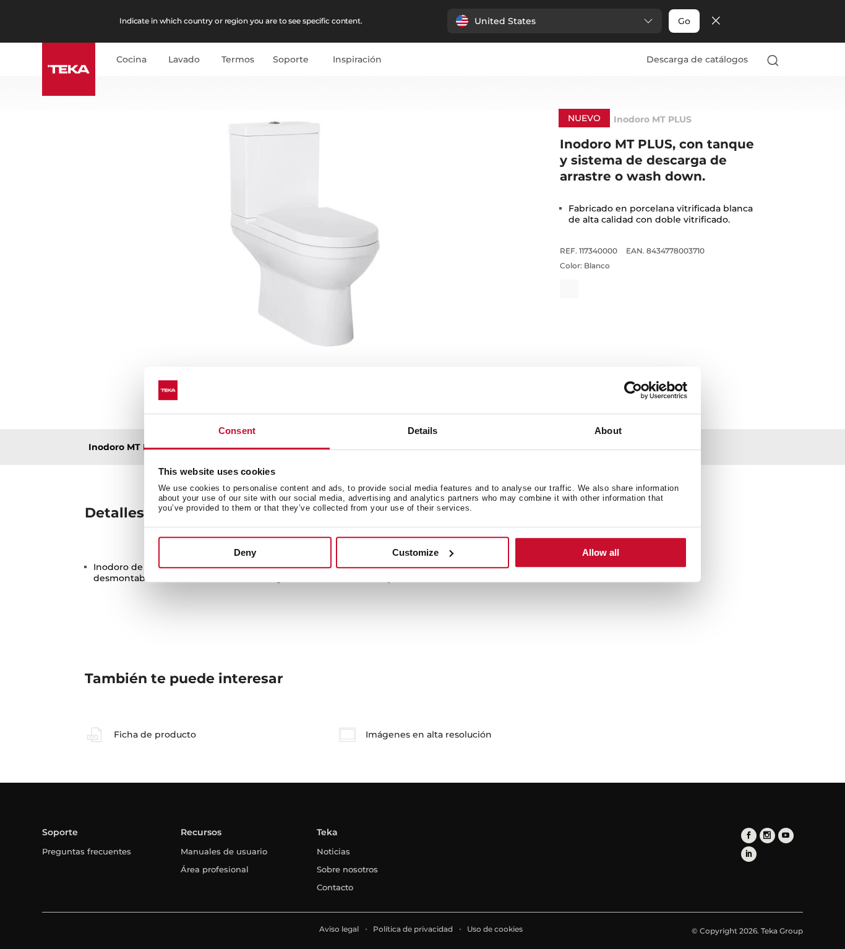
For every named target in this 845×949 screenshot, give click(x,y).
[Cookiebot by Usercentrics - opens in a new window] (633, 390)
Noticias (333, 851)
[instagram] (767, 835)
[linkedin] (749, 854)
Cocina (131, 60)
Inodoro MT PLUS (127, 447)
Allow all (600, 552)
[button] (555, 21)
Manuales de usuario (224, 851)
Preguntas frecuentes (86, 851)
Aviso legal (339, 929)
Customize (415, 552)
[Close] (716, 21)
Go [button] (684, 21)
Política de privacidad (413, 929)
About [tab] (608, 431)
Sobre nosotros (347, 869)
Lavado (184, 60)
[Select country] (797, 60)
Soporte (291, 60)
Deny (245, 552)
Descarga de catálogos (697, 59)
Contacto (335, 887)
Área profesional (215, 869)
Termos (237, 60)
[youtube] (786, 835)
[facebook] (749, 835)
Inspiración (357, 60)
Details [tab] (423, 431)
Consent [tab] (236, 431)
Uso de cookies (495, 929)
